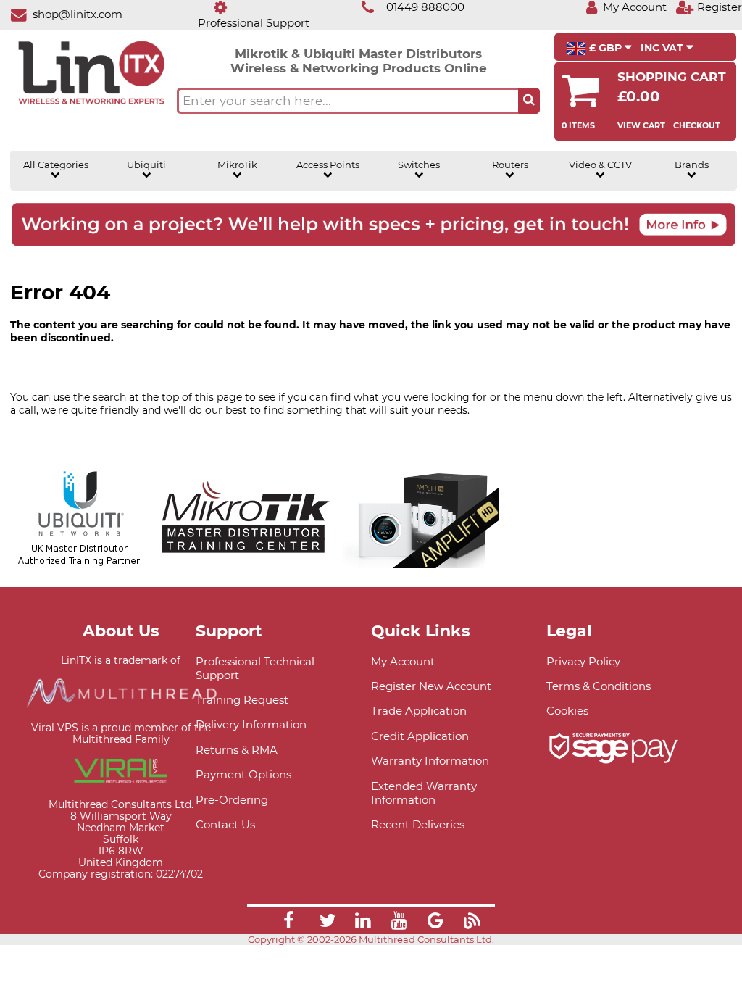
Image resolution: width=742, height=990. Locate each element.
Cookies (567, 710)
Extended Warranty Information (424, 793)
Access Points (327, 164)
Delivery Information (251, 724)
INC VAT (663, 47)
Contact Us (225, 824)
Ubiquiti (146, 164)
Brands (692, 164)
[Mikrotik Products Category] (245, 561)
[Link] (288, 922)
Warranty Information (430, 761)
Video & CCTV (600, 164)
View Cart (641, 125)
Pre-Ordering (232, 800)
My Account (403, 661)
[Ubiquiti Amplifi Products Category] (420, 561)
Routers (510, 164)
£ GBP (605, 47)
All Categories (55, 164)
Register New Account (431, 686)
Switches (419, 164)
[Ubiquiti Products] (79, 561)
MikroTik (237, 164)
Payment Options (243, 774)
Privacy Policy (583, 661)
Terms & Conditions (598, 686)
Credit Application (420, 736)
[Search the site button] (529, 101)
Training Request (242, 700)
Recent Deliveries (417, 824)
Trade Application (419, 710)
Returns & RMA (237, 750)
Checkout (696, 125)
